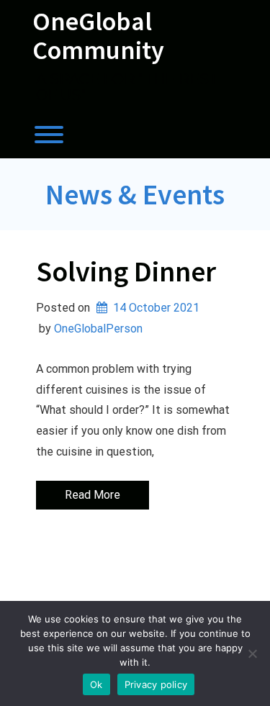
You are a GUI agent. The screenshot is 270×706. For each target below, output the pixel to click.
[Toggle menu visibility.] (135, 135)
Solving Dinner (126, 271)
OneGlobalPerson (98, 328)
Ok (96, 684)
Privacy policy (156, 684)
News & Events (135, 194)
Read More (92, 495)
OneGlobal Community (98, 35)
